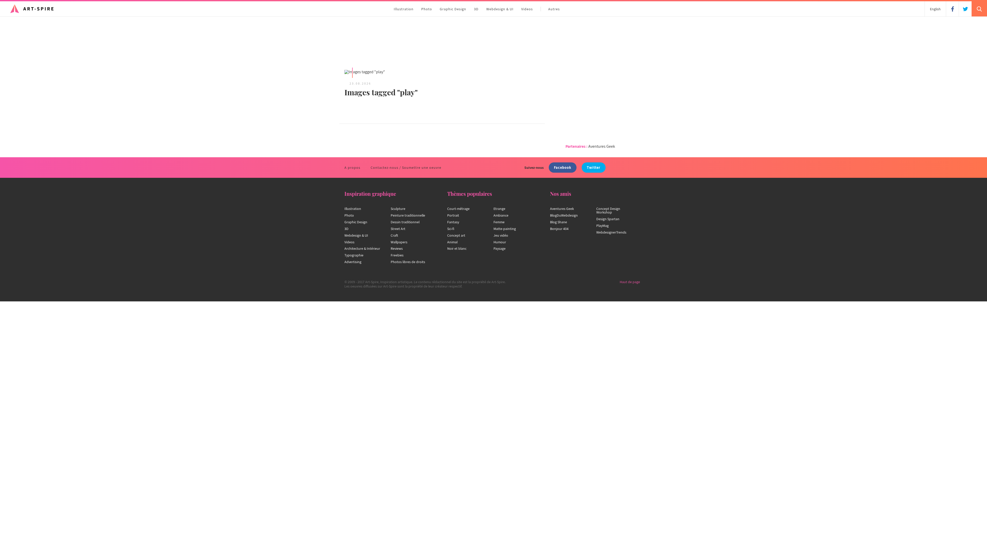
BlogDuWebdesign (564, 215)
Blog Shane (558, 222)
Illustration (404, 9)
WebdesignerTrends (611, 232)
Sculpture (398, 208)
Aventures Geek (601, 146)
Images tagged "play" (381, 92)
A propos (352, 167)
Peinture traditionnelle (408, 215)
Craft (394, 235)
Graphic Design (453, 9)
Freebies (397, 255)
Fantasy (453, 222)
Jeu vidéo (501, 235)
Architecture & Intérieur (362, 248)
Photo (426, 9)
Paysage (500, 248)
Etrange (499, 208)
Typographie (353, 255)
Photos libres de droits (408, 262)
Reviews (397, 248)
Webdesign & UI (500, 9)
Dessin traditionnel (405, 222)
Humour (500, 242)
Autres (554, 9)
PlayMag (602, 225)
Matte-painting (505, 228)
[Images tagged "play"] (390, 72)
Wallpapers (399, 242)
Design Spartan (607, 219)
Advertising (352, 262)
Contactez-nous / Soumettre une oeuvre (406, 167)
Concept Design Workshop (608, 210)
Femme (499, 222)
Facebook (562, 167)
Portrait (453, 215)
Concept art (456, 235)
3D (476, 9)
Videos (527, 9)
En (935, 9)
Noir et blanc (457, 248)
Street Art (398, 228)
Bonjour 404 (559, 228)
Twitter (593, 167)
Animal (452, 242)
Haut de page (630, 282)
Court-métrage (458, 208)
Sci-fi (450, 228)
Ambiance (501, 215)
